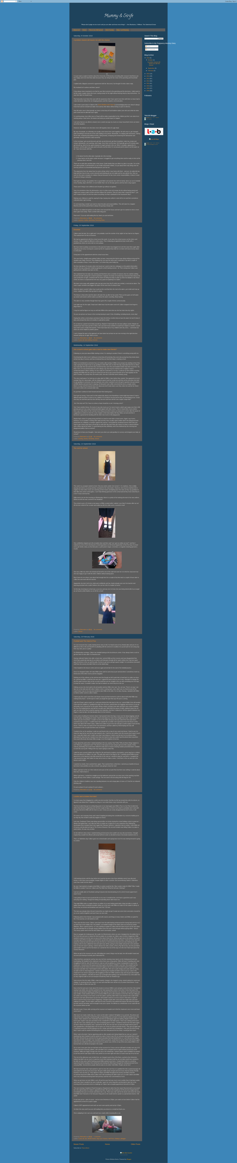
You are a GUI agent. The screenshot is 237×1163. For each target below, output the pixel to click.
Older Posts (135, 1144)
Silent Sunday (109, 30)
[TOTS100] (148, 119)
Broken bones (92, 1138)
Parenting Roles (100, 220)
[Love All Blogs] (154, 134)
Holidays (117, 1138)
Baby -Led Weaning (122, 30)
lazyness (80, 220)
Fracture (105, 1138)
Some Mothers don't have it (106, 104)
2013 (148, 78)
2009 (148, 88)
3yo (86, 1138)
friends (86, 438)
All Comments (151, 49)
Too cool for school (81, 448)
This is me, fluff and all (96, 30)
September (151, 68)
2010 (148, 86)
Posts (148, 46)
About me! (77, 30)
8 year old (81, 340)
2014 (148, 76)
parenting (92, 220)
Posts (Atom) (85, 1148)
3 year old (81, 1138)
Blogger (129, 1159)
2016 (148, 58)
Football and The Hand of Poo (85, 641)
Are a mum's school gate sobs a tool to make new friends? (95, 349)
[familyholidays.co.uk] (151, 144)
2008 (148, 90)
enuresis (94, 340)
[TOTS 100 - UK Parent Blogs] (152, 117)
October (150, 60)
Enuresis (77, 230)
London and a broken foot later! (85, 796)
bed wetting (88, 340)
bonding (80, 438)
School (97, 438)
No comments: (98, 218)
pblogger (123, 1138)
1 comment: (97, 1136)
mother (86, 220)
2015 (148, 73)
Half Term (111, 1138)
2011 (148, 83)
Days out (99, 1138)
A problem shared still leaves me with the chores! (92, 40)
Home (84, 30)
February (151, 70)
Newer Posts (79, 1144)
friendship (91, 438)
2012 (148, 81)
